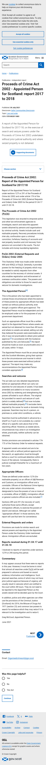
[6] (26, 404)
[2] (11, 338)
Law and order (12, 113)
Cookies (36, 728)
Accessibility (6, 728)
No (8, 684)
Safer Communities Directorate (22, 110)
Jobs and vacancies (25, 733)
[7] (41, 496)
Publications (13, 73)
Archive (17, 728)
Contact (27, 728)
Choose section (10, 169)
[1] (27, 290)
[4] (22, 369)
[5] (24, 401)
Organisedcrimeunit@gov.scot (21, 658)
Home (4, 73)
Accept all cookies (23, 34)
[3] (30, 341)
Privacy (39, 733)
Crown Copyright (8, 733)
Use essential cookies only (23, 42)
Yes (8, 678)
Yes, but (10, 690)
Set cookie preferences (23, 48)
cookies (12, 4)
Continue (7, 698)
